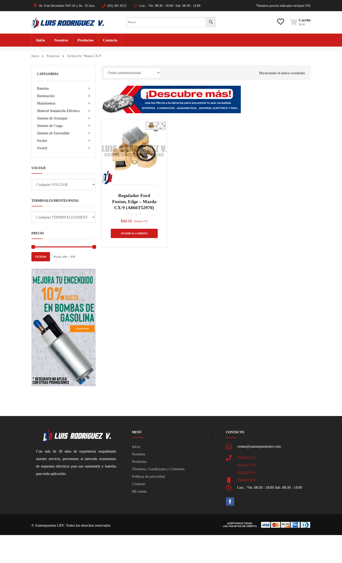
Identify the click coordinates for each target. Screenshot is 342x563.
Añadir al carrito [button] (134, 233)
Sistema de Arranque (52, 118)
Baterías (43, 88)
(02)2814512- (247, 458)
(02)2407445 (246, 472)
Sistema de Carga (50, 126)
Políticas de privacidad (148, 476)
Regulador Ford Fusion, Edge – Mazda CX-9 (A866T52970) (134, 201)
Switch (42, 148)
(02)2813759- (247, 465)
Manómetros (46, 103)
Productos (53, 56)
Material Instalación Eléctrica (58, 111)
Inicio (35, 56)
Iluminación (45, 96)
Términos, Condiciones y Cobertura (158, 469)
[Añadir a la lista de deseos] (160, 129)
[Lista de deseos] (280, 18)
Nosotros (138, 454)
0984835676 (246, 480)
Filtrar (40, 256)
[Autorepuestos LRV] (67, 22)
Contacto (138, 484)
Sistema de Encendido (53, 133)
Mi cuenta (139, 491)
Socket (42, 141)
